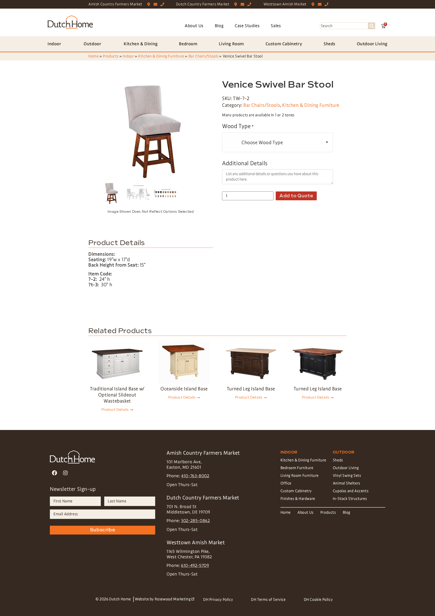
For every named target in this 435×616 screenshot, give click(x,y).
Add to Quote (296, 196)
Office (286, 483)
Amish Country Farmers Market (115, 4)
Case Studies (247, 26)
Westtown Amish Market (285, 4)
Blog (219, 26)
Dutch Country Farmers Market (203, 4)
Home (93, 56)
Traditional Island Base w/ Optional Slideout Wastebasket (117, 395)
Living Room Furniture (299, 475)
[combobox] (344, 25)
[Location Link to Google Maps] (149, 4)
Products (110, 56)
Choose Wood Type (262, 142)
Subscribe (102, 530)
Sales (276, 26)
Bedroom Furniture (296, 468)
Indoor (128, 56)
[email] (156, 4)
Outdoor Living (346, 468)
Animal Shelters (346, 483)
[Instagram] (65, 472)
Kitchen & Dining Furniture (161, 56)
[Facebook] (54, 472)
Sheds (338, 460)
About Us (194, 26)
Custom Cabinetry (296, 491)
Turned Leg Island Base (251, 389)
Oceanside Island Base (184, 389)
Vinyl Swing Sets (347, 475)
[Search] (371, 25)
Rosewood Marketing (174, 599)
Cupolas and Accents (350, 491)
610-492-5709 (195, 565)
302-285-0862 (195, 520)
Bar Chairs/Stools (203, 56)
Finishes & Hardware (297, 498)
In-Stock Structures (350, 498)
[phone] (163, 4)
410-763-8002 (195, 476)
